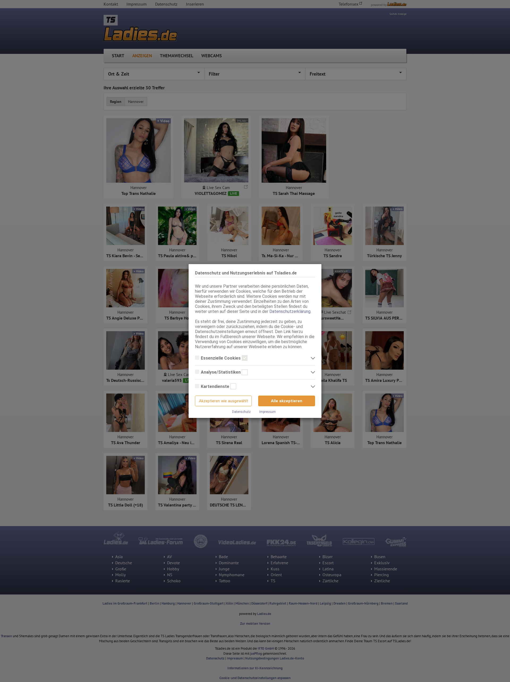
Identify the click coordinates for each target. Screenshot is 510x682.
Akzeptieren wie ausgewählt (223, 401)
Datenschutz (241, 412)
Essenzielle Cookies (221, 358)
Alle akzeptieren (286, 401)
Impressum (267, 412)
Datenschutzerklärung (290, 311)
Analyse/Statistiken (221, 372)
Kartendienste (215, 386)
